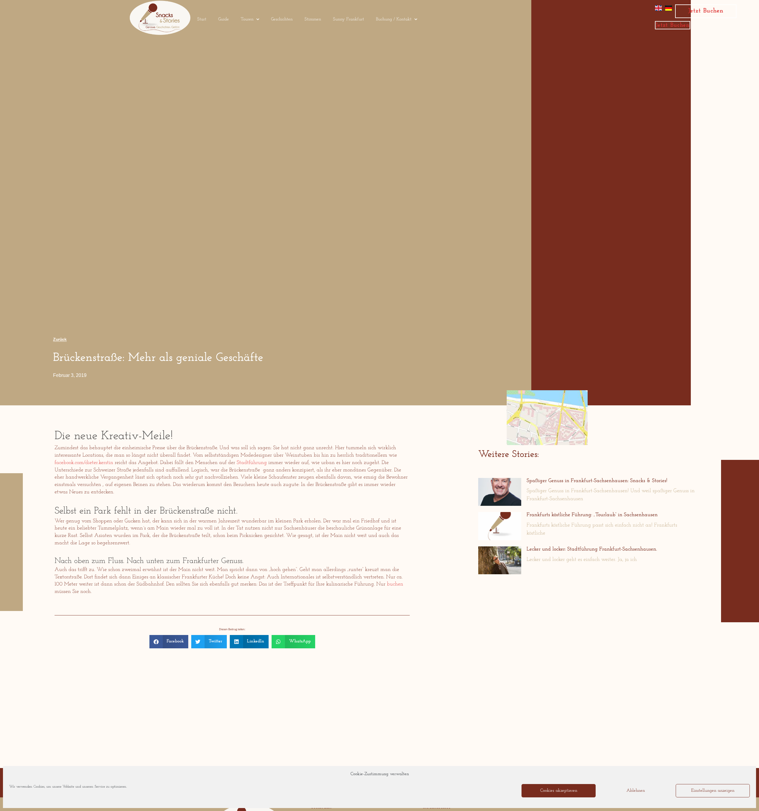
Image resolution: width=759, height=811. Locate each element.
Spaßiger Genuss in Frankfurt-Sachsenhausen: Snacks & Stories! (597, 481)
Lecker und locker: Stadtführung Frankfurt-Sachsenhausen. (592, 549)
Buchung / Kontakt (394, 19)
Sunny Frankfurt (348, 19)
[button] (169, 641)
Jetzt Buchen (705, 11)
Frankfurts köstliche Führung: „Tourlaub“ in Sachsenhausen (592, 515)
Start (201, 19)
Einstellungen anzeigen (712, 790)
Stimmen (312, 19)
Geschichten (282, 19)
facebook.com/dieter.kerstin (84, 463)
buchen (395, 584)
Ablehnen (635, 790)
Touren (247, 19)
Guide (223, 19)
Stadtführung (252, 463)
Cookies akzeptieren (558, 790)
